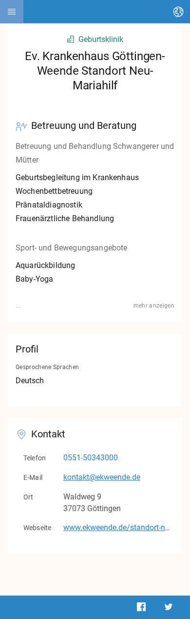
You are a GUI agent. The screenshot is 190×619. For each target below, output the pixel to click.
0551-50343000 (90, 457)
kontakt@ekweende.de (101, 477)
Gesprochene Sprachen (47, 367)
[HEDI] (11, 11)
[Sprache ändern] (178, 11)
